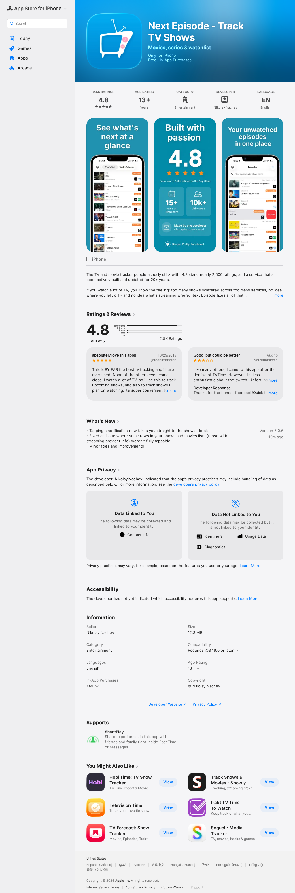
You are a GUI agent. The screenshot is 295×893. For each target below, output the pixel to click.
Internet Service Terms (103, 887)
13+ (191, 668)
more (278, 295)
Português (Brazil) (229, 865)
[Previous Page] (81, 100)
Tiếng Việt (256, 865)
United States (96, 858)
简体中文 (158, 865)
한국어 (205, 865)
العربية (122, 865)
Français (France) (182, 865)
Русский (139, 865)
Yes (89, 686)
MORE (171, 390)
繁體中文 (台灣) (97, 869)
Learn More (250, 565)
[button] (37, 38)
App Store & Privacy (140, 887)
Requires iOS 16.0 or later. (211, 650)
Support (197, 887)
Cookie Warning (173, 887)
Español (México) (99, 865)
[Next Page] (289, 100)
